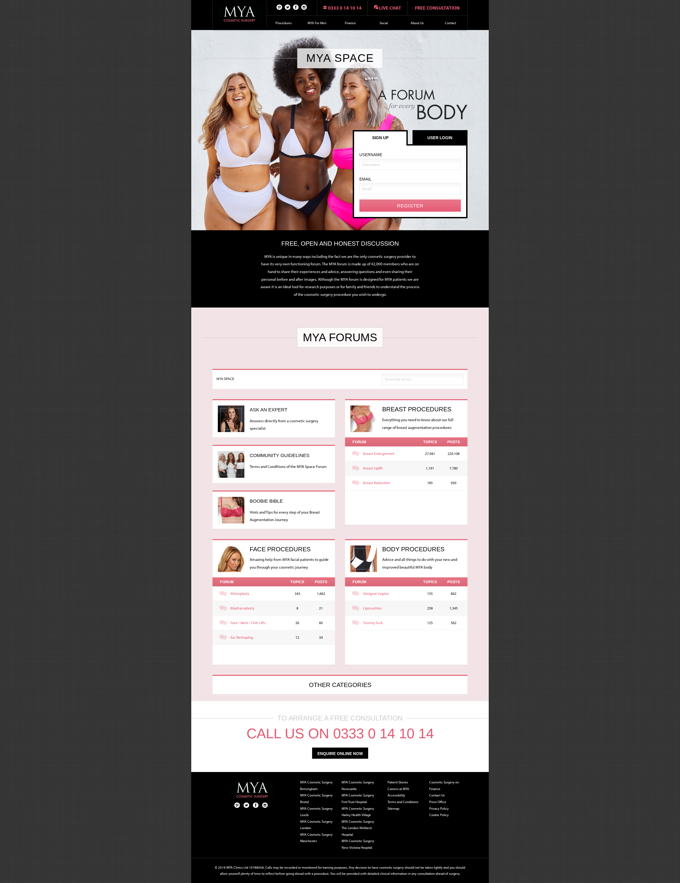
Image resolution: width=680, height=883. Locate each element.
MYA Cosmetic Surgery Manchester (316, 837)
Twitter (288, 7)
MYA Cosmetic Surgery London (316, 824)
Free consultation (437, 8)
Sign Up (380, 137)
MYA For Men (317, 23)
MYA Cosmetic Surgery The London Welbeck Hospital (358, 828)
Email (365, 179)
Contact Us (437, 795)
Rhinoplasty (240, 593)
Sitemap (393, 808)
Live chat (390, 8)
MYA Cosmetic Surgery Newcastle (358, 785)
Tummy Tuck (373, 622)
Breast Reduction (376, 482)
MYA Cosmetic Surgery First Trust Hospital (358, 798)
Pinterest (279, 7)
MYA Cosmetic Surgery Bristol (316, 798)
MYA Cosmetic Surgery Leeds (316, 811)
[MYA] (239, 14)
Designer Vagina (376, 593)
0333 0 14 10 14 (345, 8)
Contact (450, 23)
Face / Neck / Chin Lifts (248, 622)
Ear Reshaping (242, 637)
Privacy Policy (439, 808)
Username (370, 154)
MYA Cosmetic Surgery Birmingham (316, 785)
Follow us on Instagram (304, 7)
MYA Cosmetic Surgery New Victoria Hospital (358, 844)
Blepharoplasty (242, 608)
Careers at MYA (398, 789)
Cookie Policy (439, 815)
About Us (417, 23)
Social (384, 23)
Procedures (283, 23)
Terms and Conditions (403, 802)
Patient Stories (398, 782)
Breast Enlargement (378, 453)
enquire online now (340, 753)
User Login (439, 137)
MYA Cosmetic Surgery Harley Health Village (358, 811)
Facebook (296, 7)
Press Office (437, 802)
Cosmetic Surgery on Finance (444, 785)
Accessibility (396, 795)
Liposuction (372, 608)
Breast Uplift (372, 468)
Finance (350, 23)
